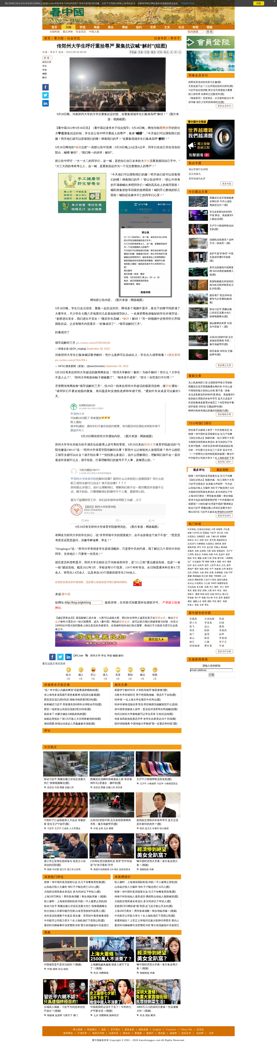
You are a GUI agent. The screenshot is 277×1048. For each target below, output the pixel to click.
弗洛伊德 (192, 547)
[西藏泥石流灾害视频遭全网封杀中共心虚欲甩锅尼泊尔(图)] (198, 197)
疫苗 (202, 540)
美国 (97, 27)
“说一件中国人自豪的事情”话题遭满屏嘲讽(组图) (71, 690)
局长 (116, 869)
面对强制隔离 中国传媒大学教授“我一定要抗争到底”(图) (145, 723)
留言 (153, 52)
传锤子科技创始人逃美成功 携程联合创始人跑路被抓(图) (146, 896)
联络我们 (92, 1029)
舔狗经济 (114, 1015)
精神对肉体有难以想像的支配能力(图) (208, 410)
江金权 (65, 828)
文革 (202, 605)
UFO (199, 547)
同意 (258, 3)
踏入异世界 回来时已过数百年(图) (206, 94)
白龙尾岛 (199, 583)
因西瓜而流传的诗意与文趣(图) (204, 82)
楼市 (197, 569)
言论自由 (192, 587)
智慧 (204, 601)
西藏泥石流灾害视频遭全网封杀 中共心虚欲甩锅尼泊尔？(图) (222, 201)
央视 (206, 587)
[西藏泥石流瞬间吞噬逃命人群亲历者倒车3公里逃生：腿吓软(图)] (111, 753)
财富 (207, 569)
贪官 (228, 554)
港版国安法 (222, 540)
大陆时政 (55, 31)
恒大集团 (164, 828)
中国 (57, 787)
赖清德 (224, 547)
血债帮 (58, 1015)
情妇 (190, 558)
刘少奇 (210, 597)
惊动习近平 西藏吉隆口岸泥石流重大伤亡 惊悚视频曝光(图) (221, 313)
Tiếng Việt (186, 1029)
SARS (214, 583)
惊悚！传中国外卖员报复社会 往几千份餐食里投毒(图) (74, 882)
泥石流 (50, 787)
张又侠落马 (195, 174)
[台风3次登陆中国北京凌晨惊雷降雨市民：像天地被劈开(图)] (111, 794)
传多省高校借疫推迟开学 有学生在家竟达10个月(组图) (145, 718)
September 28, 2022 (98, 348)
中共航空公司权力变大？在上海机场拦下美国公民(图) (74, 920)
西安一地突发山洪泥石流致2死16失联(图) (67, 709)
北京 (106, 828)
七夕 (95, 1015)
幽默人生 (197, 601)
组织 (65, 969)
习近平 (160, 783)
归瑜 (221, 622)
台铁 (208, 536)
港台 (111, 27)
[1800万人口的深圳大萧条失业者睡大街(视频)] (158, 981)
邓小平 (198, 597)
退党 (224, 543)
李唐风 (223, 630)
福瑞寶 (173, 1033)
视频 (209, 27)
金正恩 (210, 547)
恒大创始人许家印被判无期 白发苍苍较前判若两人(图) (74, 911)
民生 (219, 590)
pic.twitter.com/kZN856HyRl (93, 342)
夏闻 (221, 626)
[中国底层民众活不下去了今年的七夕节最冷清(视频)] (111, 981)
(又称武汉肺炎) (203, 529)
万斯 (209, 551)
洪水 (207, 540)
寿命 (197, 605)
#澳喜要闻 (173, 354)
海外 (225, 590)
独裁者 (50, 1015)
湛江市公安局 (73, 869)
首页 (54, 27)
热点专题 (195, 163)
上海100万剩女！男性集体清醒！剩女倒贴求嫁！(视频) (75, 896)
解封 (44, 77)
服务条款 (129, 1029)
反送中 (222, 554)
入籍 (209, 590)
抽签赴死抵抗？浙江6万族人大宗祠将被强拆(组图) (72, 718)
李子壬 (223, 641)
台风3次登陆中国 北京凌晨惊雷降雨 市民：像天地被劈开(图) (221, 341)
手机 (214, 601)
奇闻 (195, 27)
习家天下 (67, 1015)
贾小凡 (193, 622)
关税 (197, 551)
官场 (82, 27)
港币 (229, 565)
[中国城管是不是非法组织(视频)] (65, 938)
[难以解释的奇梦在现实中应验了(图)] (198, 323)
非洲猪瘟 (218, 572)
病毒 (190, 533)
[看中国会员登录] (211, 42)
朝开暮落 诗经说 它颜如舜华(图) (205, 406)
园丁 (192, 634)
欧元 (219, 565)
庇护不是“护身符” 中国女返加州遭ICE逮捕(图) (221, 257)
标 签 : (47, 58)
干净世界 (82, 1033)
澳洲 (197, 594)
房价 (207, 572)
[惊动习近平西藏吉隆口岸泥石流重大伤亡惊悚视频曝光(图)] (65, 753)
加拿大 (213, 561)
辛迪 (221, 645)
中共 (204, 547)
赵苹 (221, 634)
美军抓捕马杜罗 (197, 178)
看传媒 (161, 1033)
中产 (212, 569)
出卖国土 (192, 536)
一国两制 (228, 558)
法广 (190, 561)
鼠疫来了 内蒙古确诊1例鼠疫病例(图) (65, 714)
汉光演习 (192, 543)
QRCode (78, 655)
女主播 (200, 587)
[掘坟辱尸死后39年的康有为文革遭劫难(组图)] (198, 295)
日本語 (200, 1029)
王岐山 (217, 547)
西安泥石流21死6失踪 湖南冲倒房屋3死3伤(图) (70, 699)
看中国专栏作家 (200, 613)
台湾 (224, 569)
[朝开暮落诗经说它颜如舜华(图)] (198, 351)
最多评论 (199, 469)
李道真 (208, 622)
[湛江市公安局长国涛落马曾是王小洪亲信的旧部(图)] (65, 835)
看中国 (69, 14)
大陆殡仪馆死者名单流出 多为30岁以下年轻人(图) (72, 891)
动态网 (200, 1033)
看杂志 (126, 1033)
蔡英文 (230, 569)
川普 (213, 529)
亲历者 (119, 787)
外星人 (191, 605)
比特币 (200, 565)
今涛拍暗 (209, 618)
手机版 (133, 52)
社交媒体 (197, 561)
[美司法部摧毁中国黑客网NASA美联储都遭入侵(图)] (198, 267)
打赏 (147, 52)
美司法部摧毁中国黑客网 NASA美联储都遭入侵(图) (222, 271)
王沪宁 (143, 783)
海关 (190, 590)
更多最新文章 (224, 414)
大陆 (68, 27)
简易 (221, 618)
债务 (229, 561)
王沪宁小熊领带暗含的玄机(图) (154, 779)
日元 (224, 565)
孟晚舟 (191, 551)
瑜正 (192, 641)
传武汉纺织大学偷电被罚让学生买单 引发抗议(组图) (143, 714)
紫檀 (111, 828)
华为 (195, 558)
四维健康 (194, 645)
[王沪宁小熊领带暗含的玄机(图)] (158, 753)
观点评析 (68, 31)
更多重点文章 (224, 365)
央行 (224, 561)
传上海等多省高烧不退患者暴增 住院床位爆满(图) (72, 694)
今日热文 (50, 747)
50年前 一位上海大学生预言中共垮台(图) (137, 699)
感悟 (209, 601)
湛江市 (63, 869)
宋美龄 (191, 597)
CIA (111, 869)
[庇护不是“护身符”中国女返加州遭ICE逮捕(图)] (198, 253)
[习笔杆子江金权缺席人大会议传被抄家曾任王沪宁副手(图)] (65, 794)
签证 (199, 590)
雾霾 (190, 576)
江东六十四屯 (210, 580)
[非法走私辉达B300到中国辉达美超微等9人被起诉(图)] (198, 211)
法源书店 (113, 1033)
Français (171, 1029)
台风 (101, 828)
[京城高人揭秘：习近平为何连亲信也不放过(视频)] (65, 981)
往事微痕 (201, 543)
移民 (216, 587)
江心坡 (207, 583)
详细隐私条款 (187, 3)
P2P (231, 572)
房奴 (147, 1015)
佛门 (75, 1015)
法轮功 (191, 580)
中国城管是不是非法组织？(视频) (62, 964)
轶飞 (192, 626)
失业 (95, 972)
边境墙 (203, 551)
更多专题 (226, 183)
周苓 (192, 630)
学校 (44, 70)
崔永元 (198, 554)
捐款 (103, 1029)
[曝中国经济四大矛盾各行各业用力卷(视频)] (158, 835)
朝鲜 (207, 561)
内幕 (211, 554)
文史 (167, 27)
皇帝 (221, 597)
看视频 (138, 1033)
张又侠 (220, 533)
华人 (211, 587)
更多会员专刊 (224, 106)
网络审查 (199, 580)
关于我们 (115, 1029)
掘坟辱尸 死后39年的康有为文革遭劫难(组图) (221, 299)
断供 (153, 1015)
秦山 (192, 638)
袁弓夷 (213, 540)
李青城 (223, 638)
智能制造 (144, 869)
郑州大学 (46, 62)
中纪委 (55, 869)
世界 (153, 27)
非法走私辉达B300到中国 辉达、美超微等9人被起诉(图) (221, 215)
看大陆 (59, 38)
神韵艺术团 (98, 1033)
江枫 (207, 641)
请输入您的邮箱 (211, 665)
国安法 (191, 540)
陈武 (142, 828)
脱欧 (219, 561)
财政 (202, 569)
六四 (226, 533)
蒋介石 (225, 594)
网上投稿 (78, 1029)
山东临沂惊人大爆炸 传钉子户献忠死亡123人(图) (71, 887)
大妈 (202, 572)
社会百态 (81, 31)
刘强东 (196, 572)
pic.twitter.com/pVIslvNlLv (71, 360)
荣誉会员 (160, 617)
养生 (207, 605)
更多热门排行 (224, 461)
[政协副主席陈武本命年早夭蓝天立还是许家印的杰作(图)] (158, 794)
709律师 (217, 576)
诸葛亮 (227, 597)
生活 (181, 27)
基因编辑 (197, 576)
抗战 (212, 594)
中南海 (205, 554)
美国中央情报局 (101, 869)
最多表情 (222, 469)
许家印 (155, 828)
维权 (211, 576)
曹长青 (208, 645)
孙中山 (218, 594)
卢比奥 (226, 529)
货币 (207, 565)
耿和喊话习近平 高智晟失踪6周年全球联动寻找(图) (73, 704)
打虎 (209, 558)
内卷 (151, 869)
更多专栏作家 (224, 651)
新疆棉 (223, 536)
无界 (211, 1033)
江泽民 (191, 554)
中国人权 (94, 31)
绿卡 (214, 590)
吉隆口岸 (69, 787)
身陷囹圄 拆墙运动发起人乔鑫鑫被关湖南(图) (69, 723)
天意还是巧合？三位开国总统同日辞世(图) (210, 86)
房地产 (191, 569)
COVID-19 (197, 533)
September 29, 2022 (116, 366)
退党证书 (186, 1033)
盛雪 (207, 634)
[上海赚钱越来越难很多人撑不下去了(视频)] (111, 938)
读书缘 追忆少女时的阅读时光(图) (206, 102)
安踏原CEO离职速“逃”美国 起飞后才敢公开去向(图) (143, 906)
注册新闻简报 (198, 659)
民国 (202, 594)
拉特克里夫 (124, 869)
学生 (44, 66)
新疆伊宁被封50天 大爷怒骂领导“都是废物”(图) (140, 690)
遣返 (195, 590)
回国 (204, 590)
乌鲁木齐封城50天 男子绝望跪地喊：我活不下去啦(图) (145, 694)
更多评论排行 (224, 515)
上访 (224, 576)
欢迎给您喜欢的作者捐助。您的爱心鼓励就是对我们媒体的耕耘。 (92, 582)
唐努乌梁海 (222, 580)
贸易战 (206, 533)
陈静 (207, 630)
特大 (166, 52)
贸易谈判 (221, 551)
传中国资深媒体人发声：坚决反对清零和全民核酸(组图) (146, 709)
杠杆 (190, 565)
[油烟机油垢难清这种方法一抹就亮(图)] (198, 239)
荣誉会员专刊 (198, 75)
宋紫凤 (193, 618)
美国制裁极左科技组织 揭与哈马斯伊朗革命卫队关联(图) (222, 285)
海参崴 (217, 569)
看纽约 (150, 1033)
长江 (197, 540)
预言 (219, 601)
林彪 (204, 597)
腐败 (199, 558)
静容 (207, 638)
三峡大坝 (215, 536)
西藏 (62, 787)
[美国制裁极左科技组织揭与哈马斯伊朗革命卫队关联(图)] (198, 281)
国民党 (218, 543)
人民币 (213, 565)
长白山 (191, 583)
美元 (195, 565)
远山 (207, 626)
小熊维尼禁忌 (171, 783)
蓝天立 (148, 828)
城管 (55, 969)
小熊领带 (151, 783)
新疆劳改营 (222, 583)
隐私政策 (143, 1029)
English (157, 1029)
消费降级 (104, 972)
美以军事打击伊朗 (198, 169)
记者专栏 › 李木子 (167, 38)
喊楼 (44, 73)
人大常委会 (74, 828)
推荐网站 (68, 1033)
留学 (227, 587)
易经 (190, 601)
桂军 (207, 594)
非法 (60, 969)
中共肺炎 (192, 529)
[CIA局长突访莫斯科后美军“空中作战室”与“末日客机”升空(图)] (111, 835)
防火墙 (205, 576)
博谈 (125, 27)
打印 (160, 52)
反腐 (204, 558)
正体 (140, 52)
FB (203, 561)
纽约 (139, 27)
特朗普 (219, 529)
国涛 (49, 869)
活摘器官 (201, 536)
